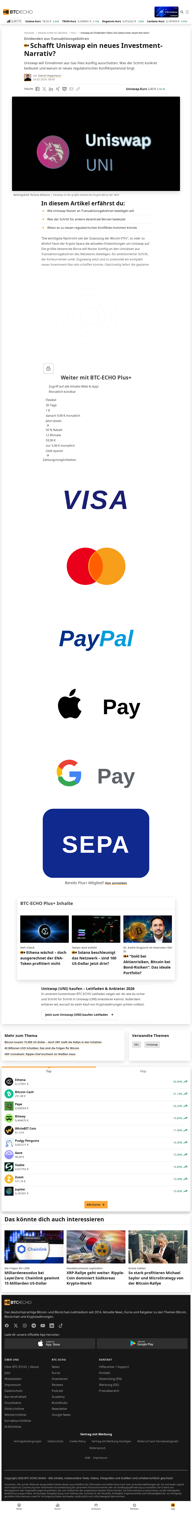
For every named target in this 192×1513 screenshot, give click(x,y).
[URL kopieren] (78, 89)
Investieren (60, 1379)
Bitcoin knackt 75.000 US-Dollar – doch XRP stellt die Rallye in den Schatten (53, 1042)
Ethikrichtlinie (14, 1409)
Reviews (57, 1385)
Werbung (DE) (109, 1385)
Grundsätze (12, 1403)
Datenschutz (13, 1391)
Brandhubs (60, 1403)
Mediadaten (13, 1379)
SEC (136, 1044)
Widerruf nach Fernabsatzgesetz (157, 1441)
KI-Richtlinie (12, 1427)
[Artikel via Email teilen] (71, 89)
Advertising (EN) (110, 1379)
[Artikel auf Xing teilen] (58, 89)
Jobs (7, 1373)
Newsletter (59, 1409)
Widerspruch (97, 1448)
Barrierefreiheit (15, 1397)
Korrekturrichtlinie (17, 1421)
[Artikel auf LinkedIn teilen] (51, 89)
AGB (87, 1457)
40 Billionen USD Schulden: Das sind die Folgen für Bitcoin (41, 1048)
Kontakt (104, 1373)
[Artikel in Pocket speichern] (64, 89)
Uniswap (152, 1044)
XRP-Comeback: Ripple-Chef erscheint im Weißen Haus (39, 1054)
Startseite (29, 32)
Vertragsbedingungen (28, 1441)
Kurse (56, 1373)
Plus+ (74, 32)
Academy (58, 1397)
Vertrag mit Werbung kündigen (111, 1441)
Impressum (12, 1385)
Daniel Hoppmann (49, 75)
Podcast (57, 1391)
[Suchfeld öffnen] (182, 12)
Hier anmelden (116, 883)
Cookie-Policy (77, 1441)
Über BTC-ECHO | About (21, 1367)
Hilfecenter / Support (114, 1367)
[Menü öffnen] (187, 12)
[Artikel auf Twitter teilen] (44, 89)
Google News (61, 1415)
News (56, 1367)
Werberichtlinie (15, 1415)
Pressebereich (109, 1391)
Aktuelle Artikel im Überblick (52, 32)
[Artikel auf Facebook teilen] (37, 89)
